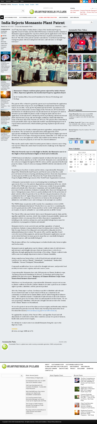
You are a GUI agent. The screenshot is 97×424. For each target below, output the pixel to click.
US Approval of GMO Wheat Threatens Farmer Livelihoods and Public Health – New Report (5, 136)
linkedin (86, 1)
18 (81, 162)
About (2, 1)
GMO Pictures (63, 368)
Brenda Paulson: (74, 129)
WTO (2, 49)
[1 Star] (12, 328)
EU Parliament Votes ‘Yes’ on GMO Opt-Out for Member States (35, 381)
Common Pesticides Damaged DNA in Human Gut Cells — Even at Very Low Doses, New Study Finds (82, 12)
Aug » (74, 171)
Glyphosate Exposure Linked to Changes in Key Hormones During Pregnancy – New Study (5, 103)
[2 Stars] (13, 328)
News (22, 1)
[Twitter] (70, 142)
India (2, 40)
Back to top (58, 421)
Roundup (21, 4)
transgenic (3, 47)
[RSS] (92, 142)
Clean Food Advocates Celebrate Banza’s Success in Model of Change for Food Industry (88, 405)
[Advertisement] (34, 337)
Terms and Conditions (41, 421)
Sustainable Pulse (27, 26)
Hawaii (27, 4)
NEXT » (65, 26)
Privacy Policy (51, 421)
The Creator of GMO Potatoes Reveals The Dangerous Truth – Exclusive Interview (35, 405)
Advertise (8, 1)
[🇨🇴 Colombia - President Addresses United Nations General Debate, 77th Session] (89, 58)
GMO (37, 4)
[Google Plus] (87, 142)
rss (81, 1)
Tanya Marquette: (74, 114)
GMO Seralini (74, 17)
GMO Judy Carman (51, 368)
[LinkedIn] (81, 142)
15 (71, 162)
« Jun (70, 171)
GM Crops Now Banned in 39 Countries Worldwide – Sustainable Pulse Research (36, 386)
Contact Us (16, 1)
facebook (92, 1)
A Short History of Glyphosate (34, 378)
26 (86, 164)
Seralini (32, 4)
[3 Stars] (14, 328)
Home (2, 17)
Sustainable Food (11, 17)
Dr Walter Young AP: (75, 122)
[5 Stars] (16, 328)
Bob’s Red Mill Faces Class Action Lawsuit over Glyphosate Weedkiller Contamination (35, 393)
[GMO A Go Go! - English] (89, 75)
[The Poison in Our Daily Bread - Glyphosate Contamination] (75, 67)
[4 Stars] (15, 328)
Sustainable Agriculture (27, 17)
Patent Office (4, 43)
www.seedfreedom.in (48, 310)
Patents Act (4, 45)
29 (71, 167)
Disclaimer (81, 368)
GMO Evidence (63, 17)
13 (90, 159)
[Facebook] (76, 142)
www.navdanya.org (33, 310)
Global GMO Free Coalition (48, 17)
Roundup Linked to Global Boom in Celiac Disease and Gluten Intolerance (36, 411)
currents (95, 1)
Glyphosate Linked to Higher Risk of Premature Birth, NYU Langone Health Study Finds (88, 389)
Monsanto (15, 4)
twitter (84, 1)
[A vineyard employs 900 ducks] (75, 75)
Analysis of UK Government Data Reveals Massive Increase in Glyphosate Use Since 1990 (5, 120)
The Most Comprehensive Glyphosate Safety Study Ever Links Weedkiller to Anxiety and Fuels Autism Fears (5, 67)
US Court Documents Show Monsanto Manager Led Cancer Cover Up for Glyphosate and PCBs (36, 399)
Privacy (72, 368)
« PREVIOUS (58, 26)
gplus (89, 1)
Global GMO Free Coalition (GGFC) (56, 366)
